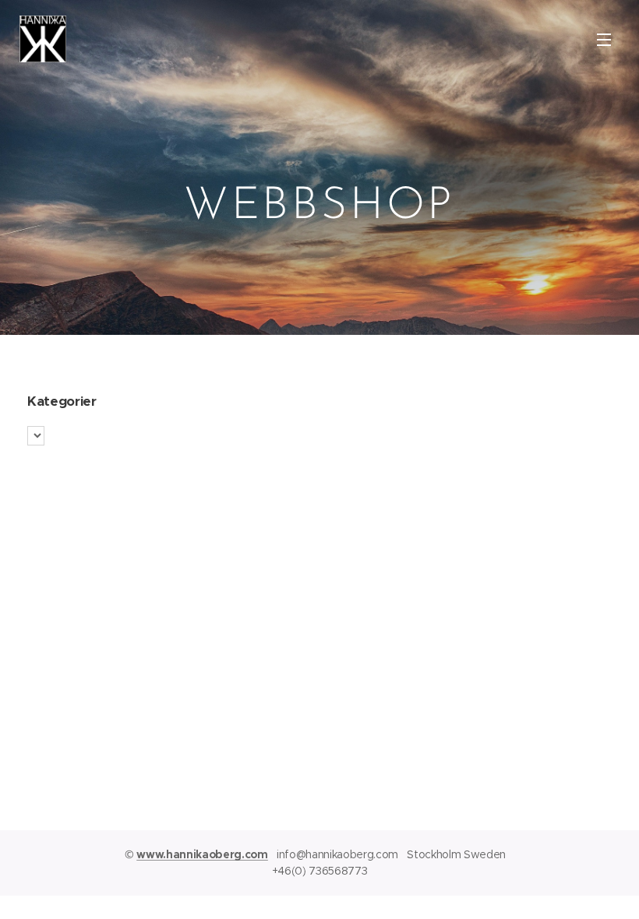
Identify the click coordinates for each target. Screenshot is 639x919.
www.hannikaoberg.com (202, 854)
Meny (604, 39)
